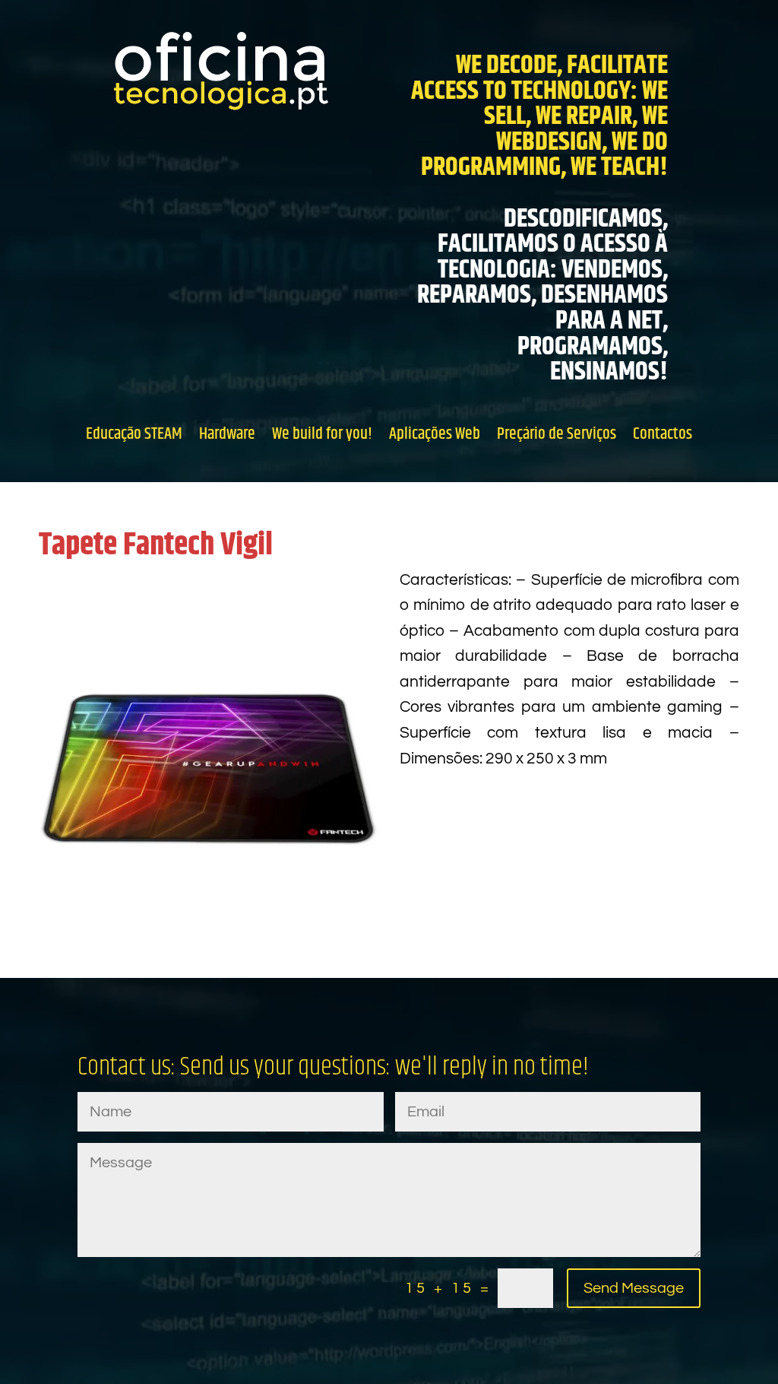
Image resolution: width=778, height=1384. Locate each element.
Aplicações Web (434, 433)
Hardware (227, 433)
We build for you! (322, 433)
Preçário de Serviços (556, 433)
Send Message (634, 1288)
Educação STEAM (134, 433)
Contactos (662, 433)
